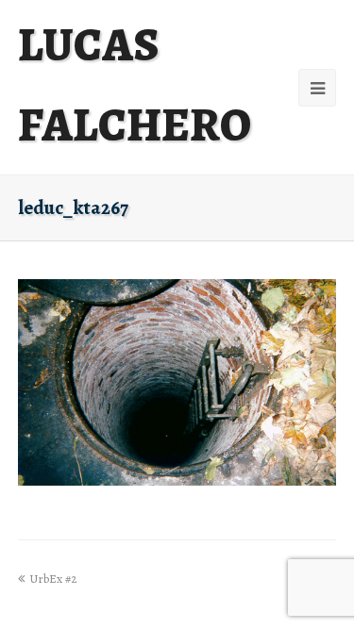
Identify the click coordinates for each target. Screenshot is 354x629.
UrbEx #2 (52, 579)
